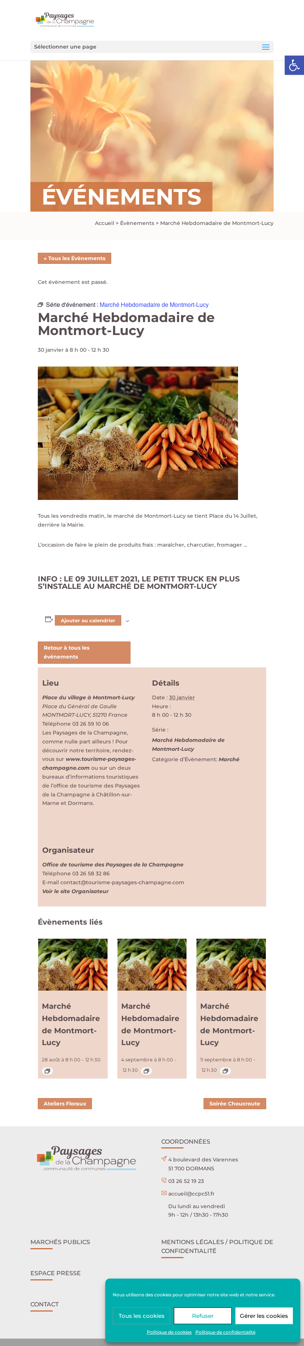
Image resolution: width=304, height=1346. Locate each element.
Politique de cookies (169, 1332)
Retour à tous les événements (66, 652)
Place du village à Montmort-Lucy (88, 697)
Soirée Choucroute (234, 1103)
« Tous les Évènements (74, 258)
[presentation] (73, 965)
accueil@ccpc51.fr (191, 1193)
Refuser (203, 1315)
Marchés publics (60, 1242)
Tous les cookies (142, 1315)
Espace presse (55, 1273)
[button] (294, 65)
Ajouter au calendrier (88, 620)
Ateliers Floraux (65, 1103)
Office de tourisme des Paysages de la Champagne (113, 864)
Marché (229, 759)
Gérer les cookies (264, 1315)
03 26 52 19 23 (186, 1181)
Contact (44, 1304)
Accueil (104, 223)
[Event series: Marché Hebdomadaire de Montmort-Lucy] (47, 1071)
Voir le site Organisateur (75, 891)
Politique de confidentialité (225, 1332)
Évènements (137, 223)
